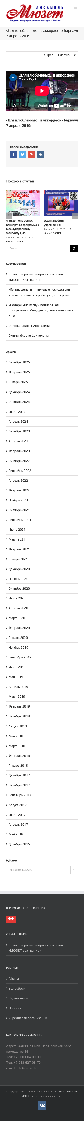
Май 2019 (16, 669)
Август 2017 (18, 797)
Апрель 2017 (18, 816)
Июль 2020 (17, 590)
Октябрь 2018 (19, 708)
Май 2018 (16, 728)
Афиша (14, 970)
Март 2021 (17, 531)
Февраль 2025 (19, 364)
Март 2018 (17, 738)
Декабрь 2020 (19, 561)
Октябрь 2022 (19, 453)
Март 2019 (17, 688)
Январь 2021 (18, 551)
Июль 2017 (17, 806)
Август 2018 (18, 718)
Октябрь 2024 (19, 393)
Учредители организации (28, 1010)
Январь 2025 (18, 374)
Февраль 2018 (19, 747)
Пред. (50, 55)
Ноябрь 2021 (18, 492)
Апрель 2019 (18, 678)
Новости (15, 1000)
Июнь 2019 (17, 659)
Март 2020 (17, 610)
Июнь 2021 (17, 521)
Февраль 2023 (19, 443)
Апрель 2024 (18, 413)
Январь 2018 (18, 757)
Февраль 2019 (19, 698)
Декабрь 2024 (19, 384)
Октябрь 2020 (19, 580)
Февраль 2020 (19, 620)
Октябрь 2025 (19, 354)
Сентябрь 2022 (20, 462)
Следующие (67, 55)
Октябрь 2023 (19, 423)
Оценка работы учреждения (30, 317)
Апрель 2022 (18, 472)
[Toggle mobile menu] (76, 7)
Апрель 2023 (18, 433)
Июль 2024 (17, 403)
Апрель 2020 (18, 600)
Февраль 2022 (19, 482)
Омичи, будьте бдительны (29, 327)
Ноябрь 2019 (18, 639)
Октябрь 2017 (19, 777)
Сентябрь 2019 (20, 649)
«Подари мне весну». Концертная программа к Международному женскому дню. (41, 302)
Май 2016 (16, 826)
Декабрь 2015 (19, 836)
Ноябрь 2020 (18, 570)
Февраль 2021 (19, 541)
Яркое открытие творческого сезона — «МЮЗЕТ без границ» (38, 939)
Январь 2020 (18, 629)
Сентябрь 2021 (20, 511)
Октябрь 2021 (19, 502)
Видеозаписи (18, 990)
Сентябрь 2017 (20, 787)
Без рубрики (18, 980)
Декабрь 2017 (19, 767)
